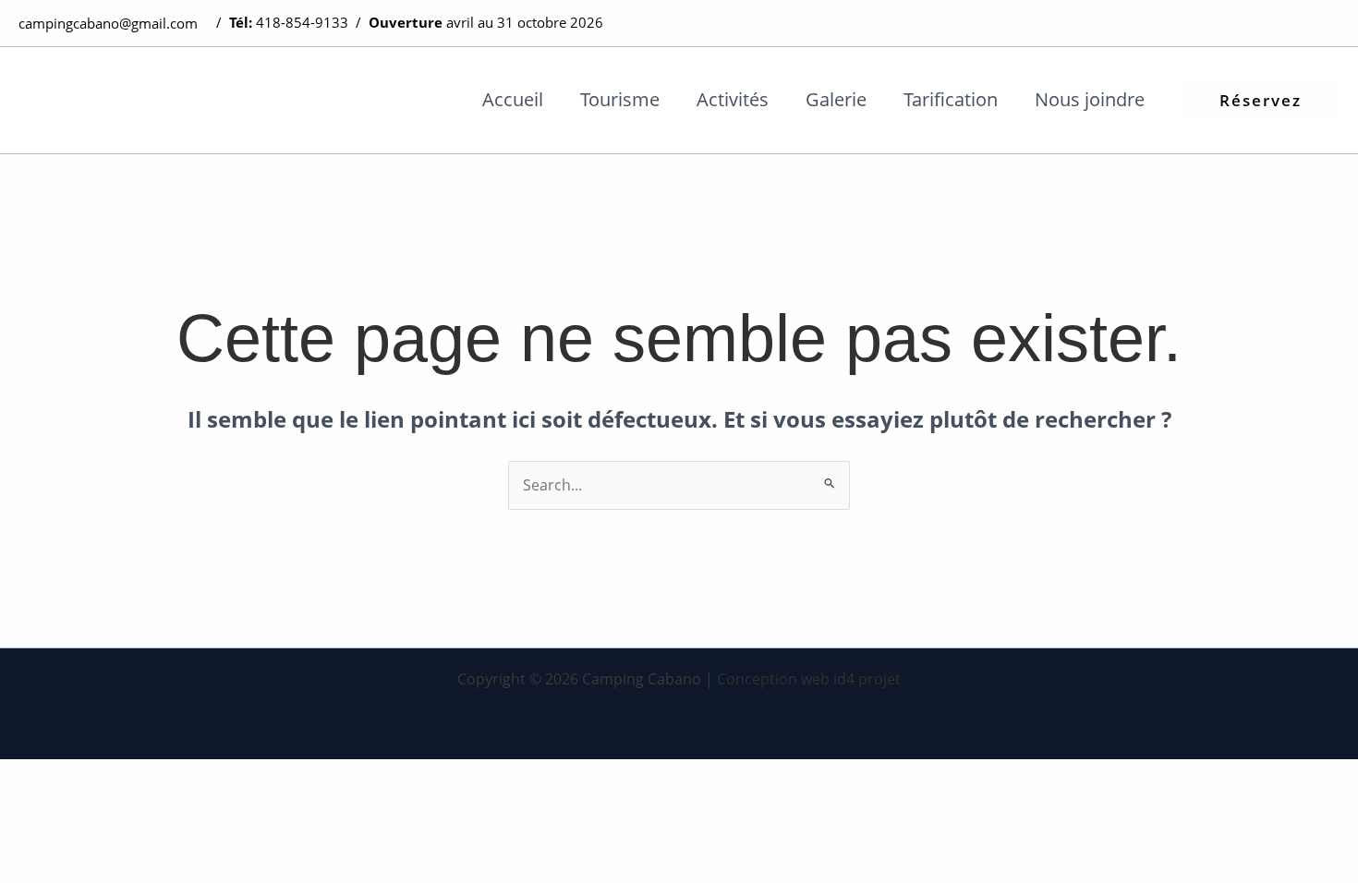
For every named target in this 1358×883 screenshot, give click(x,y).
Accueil (512, 99)
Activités (733, 99)
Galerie (836, 99)
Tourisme (620, 99)
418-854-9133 (302, 22)
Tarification (950, 99)
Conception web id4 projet (809, 679)
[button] (1261, 100)
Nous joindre (1090, 99)
